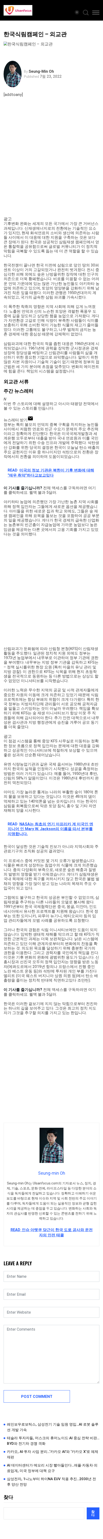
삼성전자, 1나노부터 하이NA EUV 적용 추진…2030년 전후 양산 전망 (51, 1482)
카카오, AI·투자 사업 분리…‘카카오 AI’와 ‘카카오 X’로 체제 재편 (52, 1454)
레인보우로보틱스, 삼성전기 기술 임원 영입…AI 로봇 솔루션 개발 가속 (52, 1427)
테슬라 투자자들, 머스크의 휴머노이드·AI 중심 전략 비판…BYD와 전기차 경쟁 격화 (53, 1441)
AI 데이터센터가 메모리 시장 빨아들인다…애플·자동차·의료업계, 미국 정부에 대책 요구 (52, 1468)
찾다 (8, 1497)
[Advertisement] (51, 162)
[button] (95, 13)
